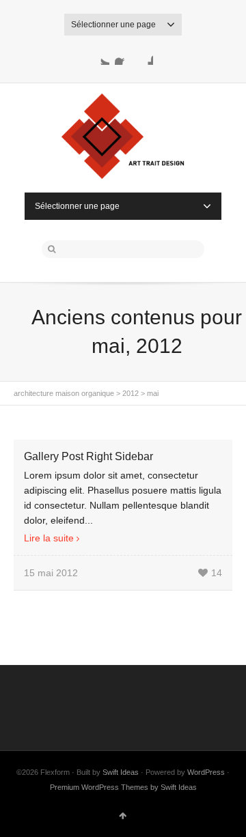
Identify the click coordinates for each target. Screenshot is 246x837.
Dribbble (145, 56)
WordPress (206, 772)
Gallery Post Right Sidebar (88, 456)
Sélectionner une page (113, 24)
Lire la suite (49, 538)
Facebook (123, 56)
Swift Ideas (120, 772)
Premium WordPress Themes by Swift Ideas (123, 787)
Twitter (101, 56)
